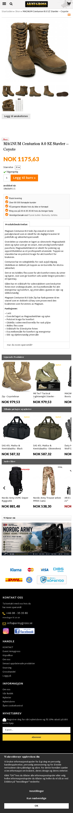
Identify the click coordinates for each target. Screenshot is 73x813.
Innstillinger (36, 791)
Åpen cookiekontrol (13, 706)
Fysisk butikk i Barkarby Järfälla (43, 215)
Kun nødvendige (36, 798)
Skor (17, 11)
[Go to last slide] (4, 383)
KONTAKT (8, 648)
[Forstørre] (36, 51)
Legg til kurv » (24, 178)
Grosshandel (9, 672)
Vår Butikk (8, 694)
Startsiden (7, 11)
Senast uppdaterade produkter (19, 664)
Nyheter (7, 698)
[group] (16, 383)
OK (36, 806)
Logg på (7, 676)
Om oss (6, 660)
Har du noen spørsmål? (20, 345)
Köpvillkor (8, 656)
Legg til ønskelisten (16, 116)
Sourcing (7, 668)
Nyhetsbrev (9, 702)
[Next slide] (68, 383)
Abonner (36, 737)
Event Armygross (11, 652)
